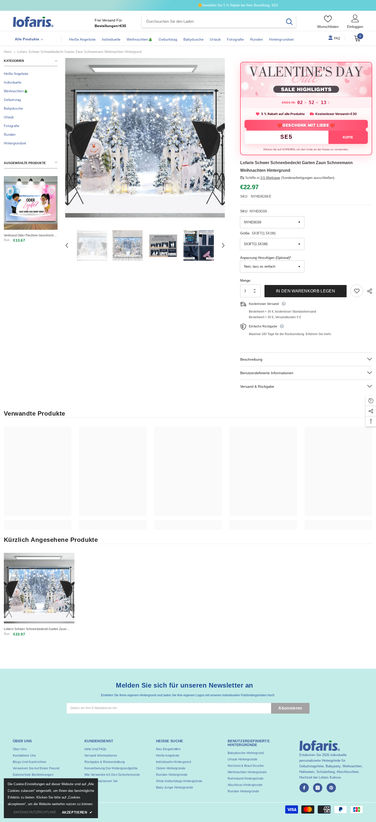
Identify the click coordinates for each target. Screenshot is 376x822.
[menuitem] (31, 74)
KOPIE (348, 137)
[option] (145, 138)
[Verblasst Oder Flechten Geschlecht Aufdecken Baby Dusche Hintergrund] (31, 203)
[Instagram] (318, 788)
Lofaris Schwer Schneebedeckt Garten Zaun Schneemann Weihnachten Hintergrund (35, 629)
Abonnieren (290, 708)
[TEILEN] (367, 291)
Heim (8, 52)
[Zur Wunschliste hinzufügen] (356, 290)
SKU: (253, 211)
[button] (67, 245)
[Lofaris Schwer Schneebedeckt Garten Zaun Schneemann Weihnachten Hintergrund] (39, 588)
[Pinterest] (331, 788)
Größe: (257, 233)
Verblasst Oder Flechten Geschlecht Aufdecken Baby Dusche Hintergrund (30, 235)
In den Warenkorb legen (305, 291)
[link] (37, 522)
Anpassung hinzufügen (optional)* (265, 258)
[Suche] (219, 21)
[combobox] (212, 21)
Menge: (245, 280)
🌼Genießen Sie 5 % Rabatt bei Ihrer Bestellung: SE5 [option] (188, 5)
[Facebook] (304, 788)
